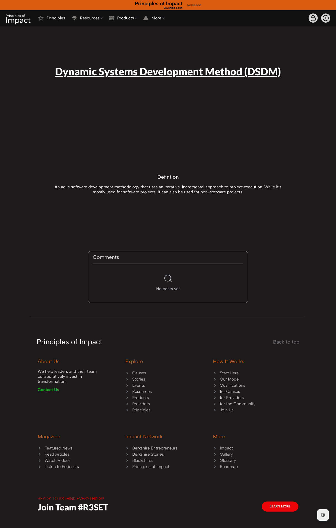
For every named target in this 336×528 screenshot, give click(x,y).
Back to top (286, 341)
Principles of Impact (158, 4)
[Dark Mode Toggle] (323, 515)
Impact (18, 19)
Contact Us (48, 389)
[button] (325, 18)
